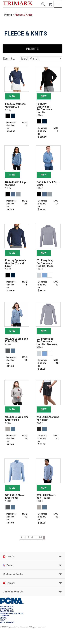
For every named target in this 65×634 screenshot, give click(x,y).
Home (8, 14)
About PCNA (6, 607)
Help (2, 620)
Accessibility (7, 622)
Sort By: (9, 59)
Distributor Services (11, 613)
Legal (3, 618)
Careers (4, 616)
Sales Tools (7, 611)
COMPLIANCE (6, 609)
